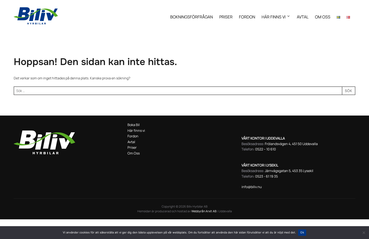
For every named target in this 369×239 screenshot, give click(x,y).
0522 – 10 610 (265, 149)
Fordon (247, 17)
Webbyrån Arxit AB (204, 211)
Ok (302, 232)
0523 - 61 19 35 (266, 176)
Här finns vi (274, 17)
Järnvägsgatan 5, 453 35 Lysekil (289, 170)
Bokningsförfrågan (191, 17)
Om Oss (322, 17)
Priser (226, 17)
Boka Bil (133, 124)
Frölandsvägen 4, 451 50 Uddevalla (291, 143)
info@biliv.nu (252, 186)
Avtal (303, 17)
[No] (364, 232)
